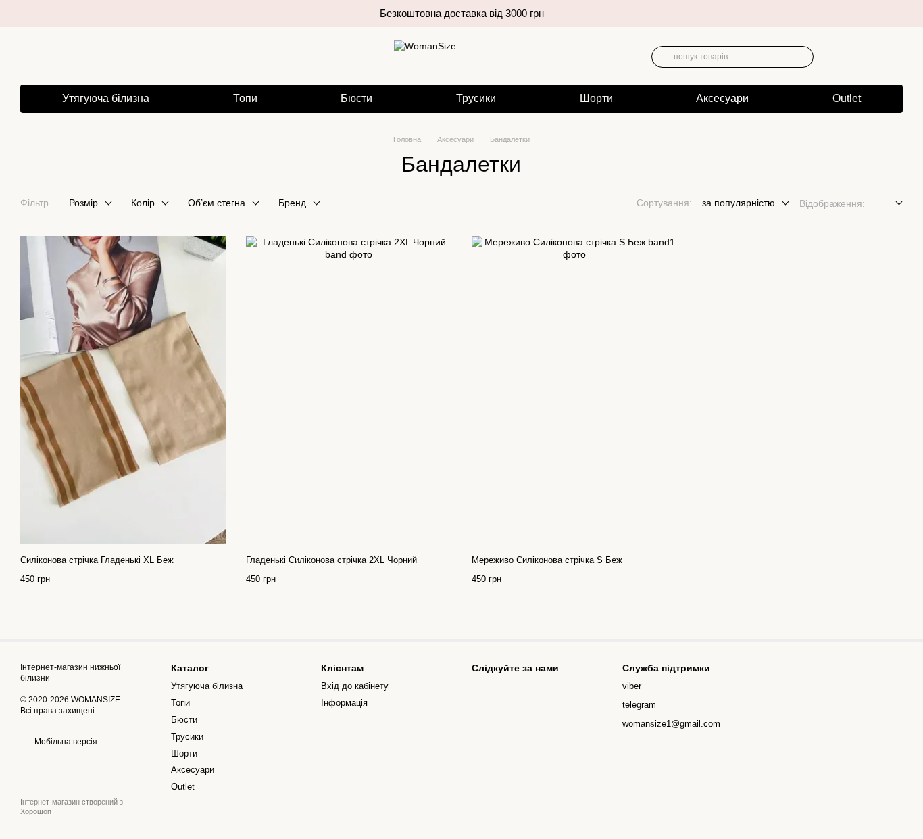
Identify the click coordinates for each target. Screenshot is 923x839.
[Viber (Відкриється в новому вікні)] (84, 57)
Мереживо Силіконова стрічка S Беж (547, 560)
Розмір (83, 202)
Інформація (344, 703)
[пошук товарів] (662, 57)
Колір (143, 202)
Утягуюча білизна (105, 98)
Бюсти (356, 98)
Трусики (476, 98)
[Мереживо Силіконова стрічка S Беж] (574, 390)
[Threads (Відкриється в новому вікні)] (46, 57)
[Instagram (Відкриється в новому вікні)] (27, 57)
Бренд (292, 202)
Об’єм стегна (216, 202)
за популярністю (738, 202)
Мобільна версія (64, 741)
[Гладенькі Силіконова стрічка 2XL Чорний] (348, 390)
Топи (245, 98)
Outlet (846, 98)
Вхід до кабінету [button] (355, 686)
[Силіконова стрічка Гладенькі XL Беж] (123, 390)
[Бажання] (835, 57)
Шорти (596, 98)
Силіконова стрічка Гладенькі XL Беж (97, 560)
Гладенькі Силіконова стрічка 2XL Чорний (331, 560)
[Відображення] (889, 204)
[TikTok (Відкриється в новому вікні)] (65, 57)
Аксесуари (722, 98)
